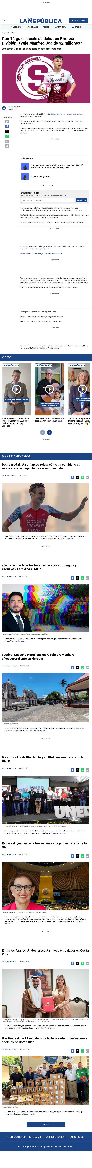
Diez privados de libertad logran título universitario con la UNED (42, 759)
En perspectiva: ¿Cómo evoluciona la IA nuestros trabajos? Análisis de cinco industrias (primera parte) (57, 166)
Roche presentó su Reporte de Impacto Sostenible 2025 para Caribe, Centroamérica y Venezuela (15, 422)
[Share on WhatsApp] (7, 136)
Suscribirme (81, 200)
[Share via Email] (7, 141)
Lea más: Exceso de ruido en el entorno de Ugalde (37, 186)
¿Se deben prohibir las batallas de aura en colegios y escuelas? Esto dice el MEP (39, 567)
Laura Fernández (73, 1026)
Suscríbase (77, 1137)
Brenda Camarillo (11, 961)
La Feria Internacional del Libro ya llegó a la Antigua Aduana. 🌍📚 (49, 419)
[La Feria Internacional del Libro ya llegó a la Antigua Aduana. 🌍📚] (49, 389)
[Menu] (4, 20)
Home (4, 33)
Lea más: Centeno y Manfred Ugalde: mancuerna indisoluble (41, 254)
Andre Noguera (10, 475)
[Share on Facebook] (7, 126)
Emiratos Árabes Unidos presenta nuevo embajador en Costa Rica (45, 952)
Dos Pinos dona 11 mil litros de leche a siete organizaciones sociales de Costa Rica (44, 1040)
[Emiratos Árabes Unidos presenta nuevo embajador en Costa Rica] (45, 993)
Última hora (11, 33)
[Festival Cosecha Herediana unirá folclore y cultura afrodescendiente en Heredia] (45, 697)
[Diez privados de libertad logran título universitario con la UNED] (45, 800)
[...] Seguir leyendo (66, 538)
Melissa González (11, 666)
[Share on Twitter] (7, 131)
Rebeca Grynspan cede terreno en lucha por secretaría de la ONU (44, 845)
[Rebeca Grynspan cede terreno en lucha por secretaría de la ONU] (45, 886)
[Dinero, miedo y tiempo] (25, 176)
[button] (78, 20)
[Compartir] (7, 146)
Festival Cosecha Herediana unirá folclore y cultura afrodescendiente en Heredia (38, 656)
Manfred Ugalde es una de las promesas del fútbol (59, 114)
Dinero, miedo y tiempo (41, 176)
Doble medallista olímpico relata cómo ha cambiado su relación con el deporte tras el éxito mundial (41, 466)
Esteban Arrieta (10, 576)
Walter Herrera (16, 107)
